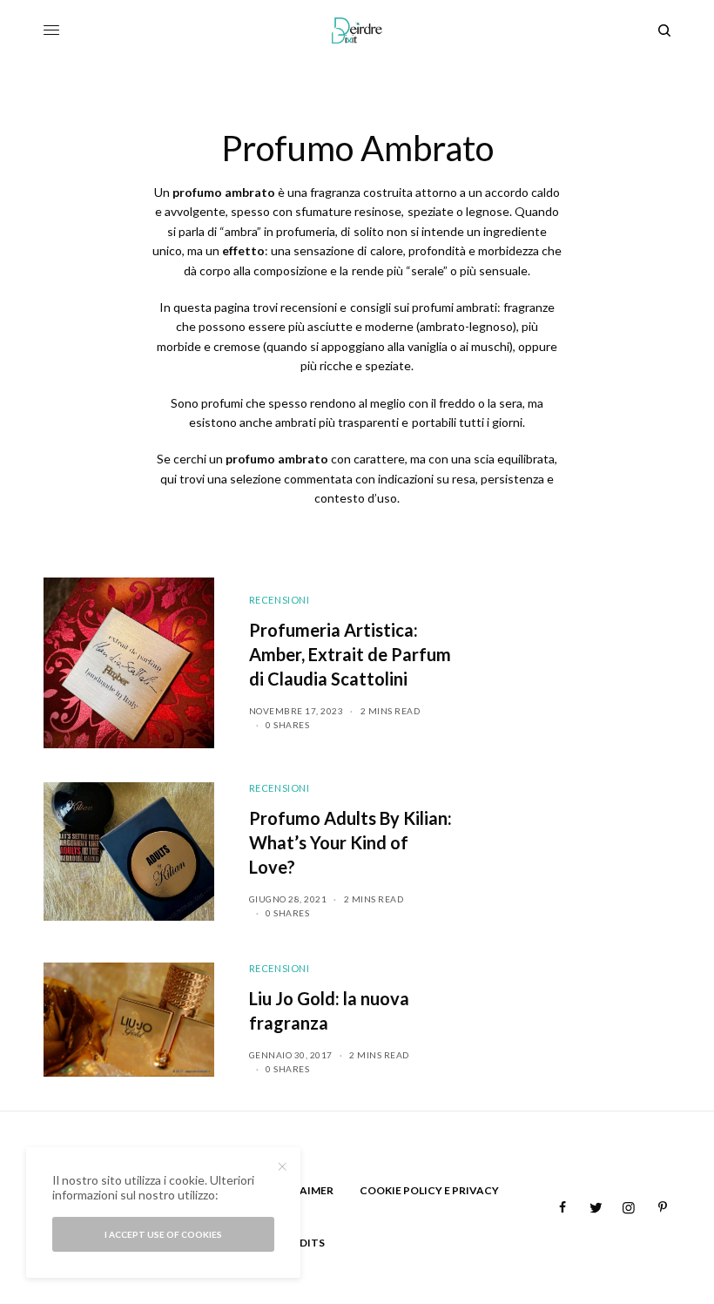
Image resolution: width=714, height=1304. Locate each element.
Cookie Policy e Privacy (429, 1190)
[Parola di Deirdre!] (357, 30)
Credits (302, 1242)
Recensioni (279, 599)
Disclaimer (301, 1190)
